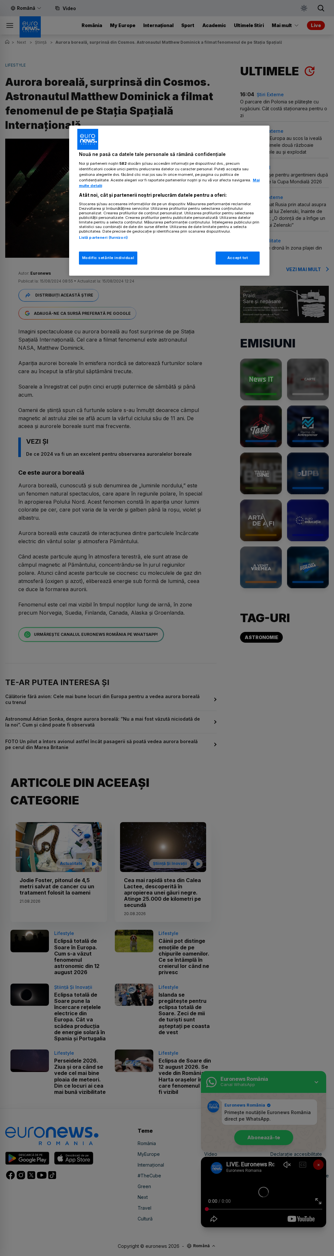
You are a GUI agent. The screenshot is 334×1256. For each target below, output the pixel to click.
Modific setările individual (108, 257)
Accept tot (237, 257)
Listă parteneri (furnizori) (103, 237)
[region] (169, 201)
